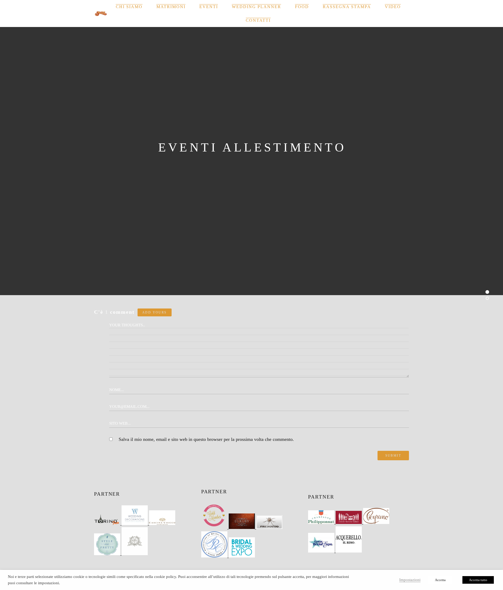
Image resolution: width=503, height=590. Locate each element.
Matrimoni (170, 6)
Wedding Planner (256, 6)
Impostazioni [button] (409, 580)
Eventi (208, 6)
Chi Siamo (129, 6)
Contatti (258, 20)
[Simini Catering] (101, 13)
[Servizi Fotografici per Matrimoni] (108, 523)
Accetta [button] (440, 580)
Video (393, 6)
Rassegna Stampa (347, 6)
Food (302, 6)
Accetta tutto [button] (478, 580)
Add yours (154, 312)
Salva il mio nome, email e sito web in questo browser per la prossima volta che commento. (206, 439)
